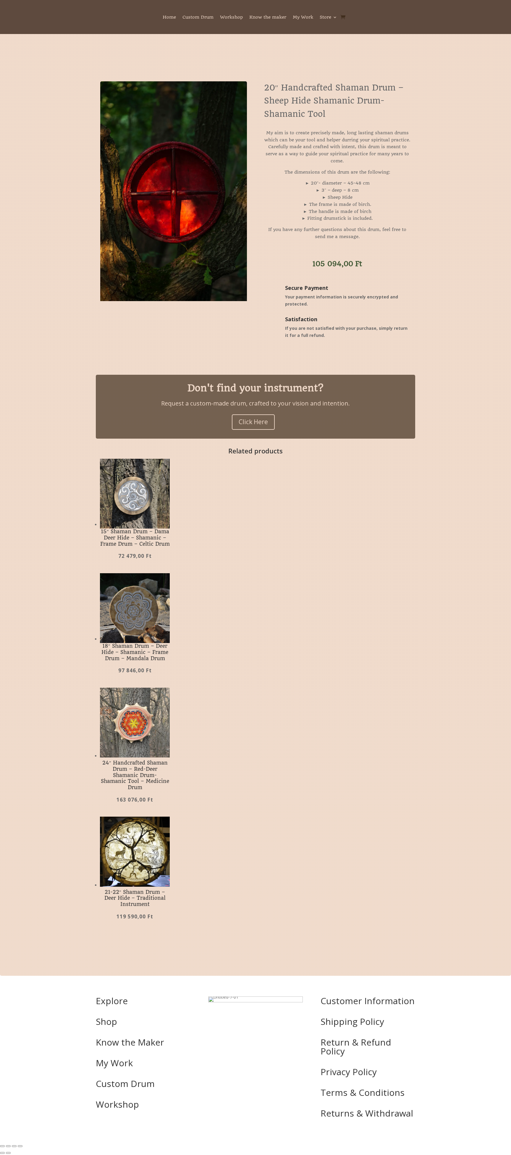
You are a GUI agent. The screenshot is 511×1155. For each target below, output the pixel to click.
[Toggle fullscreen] (8, 1146)
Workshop (231, 17)
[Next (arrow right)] (8, 1153)
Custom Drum (198, 17)
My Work (303, 17)
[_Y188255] (173, 299)
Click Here (253, 422)
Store (325, 17)
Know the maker (267, 17)
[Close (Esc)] (20, 1146)
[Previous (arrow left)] (2, 1153)
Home (169, 17)
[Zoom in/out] (2, 1146)
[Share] (14, 1146)
